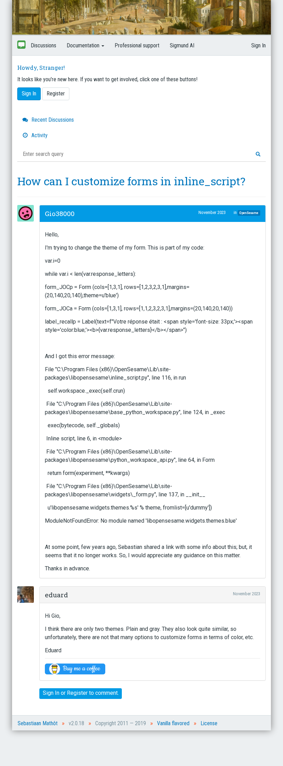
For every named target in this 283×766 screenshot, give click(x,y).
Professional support (137, 45)
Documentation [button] (84, 45)
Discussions (43, 45)
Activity (39, 135)
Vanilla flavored (173, 723)
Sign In (258, 45)
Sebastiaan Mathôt (38, 723)
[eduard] (27, 594)
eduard (56, 594)
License (209, 723)
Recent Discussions (52, 119)
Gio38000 (60, 213)
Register (56, 93)
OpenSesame (249, 213)
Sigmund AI (182, 45)
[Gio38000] (27, 213)
